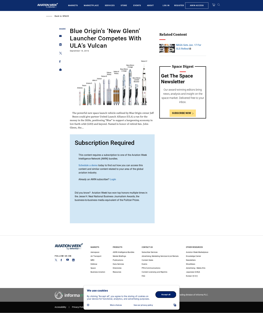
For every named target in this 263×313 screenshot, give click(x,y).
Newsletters (191, 260)
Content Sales (147, 260)
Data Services (118, 264)
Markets (73, 5)
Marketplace (91, 5)
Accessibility (60, 307)
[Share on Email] (59, 37)
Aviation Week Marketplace (197, 252)
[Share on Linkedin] (59, 45)
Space (66, 16)
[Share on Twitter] (59, 54)
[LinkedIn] (73, 261)
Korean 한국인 (192, 276)
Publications (118, 260)
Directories (117, 268)
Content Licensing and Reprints (154, 272)
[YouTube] (67, 261)
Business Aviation (98, 272)
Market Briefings (119, 256)
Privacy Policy (78, 307)
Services (110, 5)
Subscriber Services (150, 252)
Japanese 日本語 (193, 272)
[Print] (59, 70)
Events (137, 5)
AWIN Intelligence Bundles (123, 252)
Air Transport (96, 256)
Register (179, 5)
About (150, 5)
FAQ (143, 276)
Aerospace (95, 252)
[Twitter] (56, 261)
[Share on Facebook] (59, 62)
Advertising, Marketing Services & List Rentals (160, 256)
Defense (94, 264)
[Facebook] (62, 261)
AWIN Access (197, 5)
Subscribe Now (181, 113)
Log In (166, 5)
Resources (117, 272)
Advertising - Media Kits (195, 268)
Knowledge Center (193, 256)
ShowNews (190, 264)
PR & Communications (151, 268)
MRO (92, 260)
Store (124, 5)
